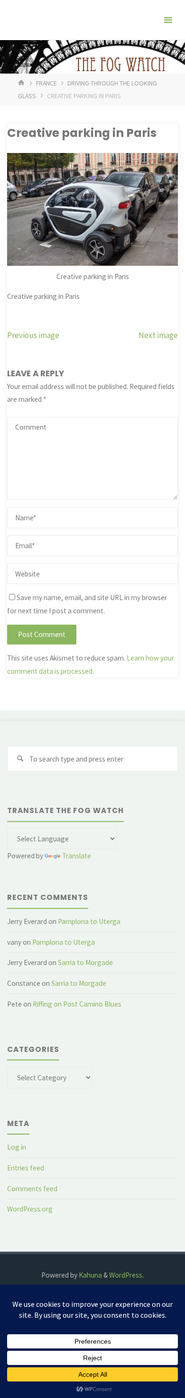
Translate (76, 855)
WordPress (125, 1275)
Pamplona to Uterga (89, 921)
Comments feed (32, 1188)
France (46, 83)
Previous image (33, 335)
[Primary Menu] (168, 20)
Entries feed (25, 1167)
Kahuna (89, 1275)
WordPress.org (30, 1208)
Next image (158, 335)
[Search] (20, 758)
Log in (16, 1147)
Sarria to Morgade (85, 962)
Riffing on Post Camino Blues (77, 1004)
